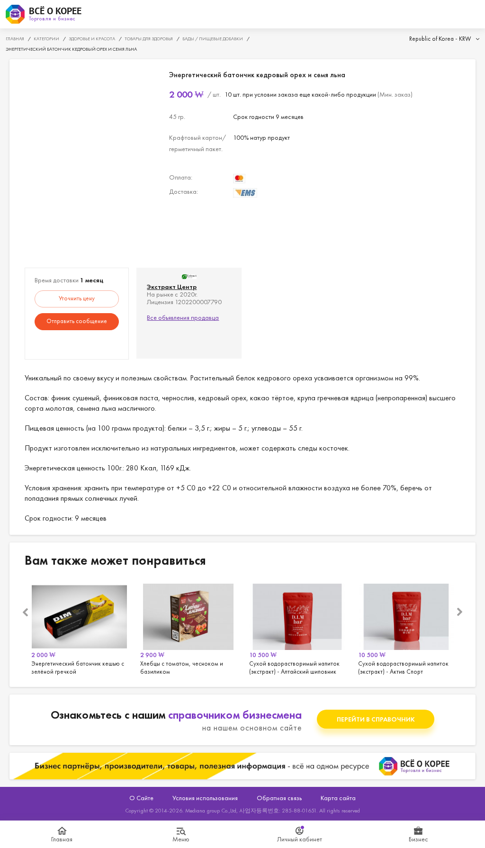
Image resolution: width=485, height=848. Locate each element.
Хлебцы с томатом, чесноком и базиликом (188, 628)
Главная (61, 839)
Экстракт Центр (172, 286)
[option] (79, 628)
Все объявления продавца (183, 317)
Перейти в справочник (376, 719)
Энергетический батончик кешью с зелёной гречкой (79, 628)
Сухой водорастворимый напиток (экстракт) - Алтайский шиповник (297, 628)
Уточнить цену (77, 298)
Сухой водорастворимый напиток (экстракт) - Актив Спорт (406, 628)
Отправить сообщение (76, 321)
